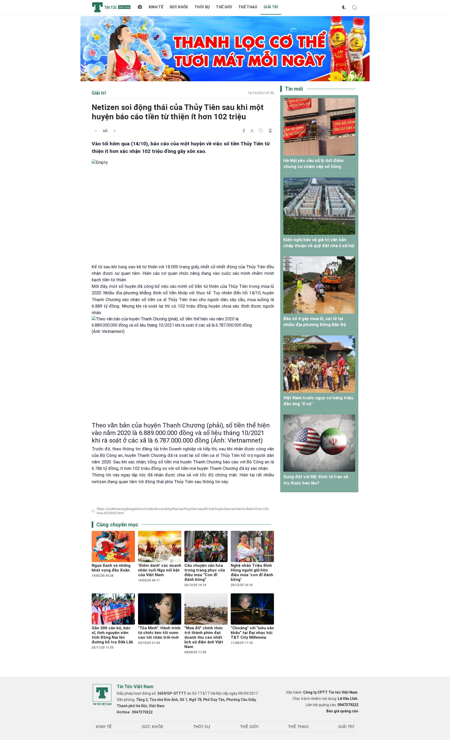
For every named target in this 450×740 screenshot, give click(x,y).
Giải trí (271, 7)
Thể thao (247, 7)
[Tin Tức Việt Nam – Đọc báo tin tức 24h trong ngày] (111, 7)
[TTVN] (102, 695)
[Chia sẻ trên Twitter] (252, 131)
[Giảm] (96, 131)
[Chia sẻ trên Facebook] (244, 131)
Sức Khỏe (179, 7)
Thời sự (202, 7)
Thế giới (224, 7)
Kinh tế (156, 7)
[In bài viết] (270, 130)
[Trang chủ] (140, 7)
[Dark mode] (344, 7)
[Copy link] (261, 130)
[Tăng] (114, 131)
